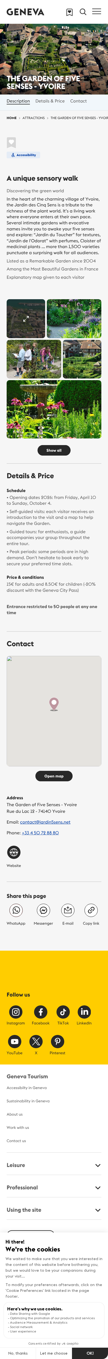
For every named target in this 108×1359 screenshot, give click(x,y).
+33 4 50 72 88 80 (40, 833)
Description (18, 101)
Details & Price (50, 101)
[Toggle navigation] (96, 11)
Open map (53, 776)
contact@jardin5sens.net (45, 822)
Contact (78, 101)
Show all (54, 450)
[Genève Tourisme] (25, 11)
